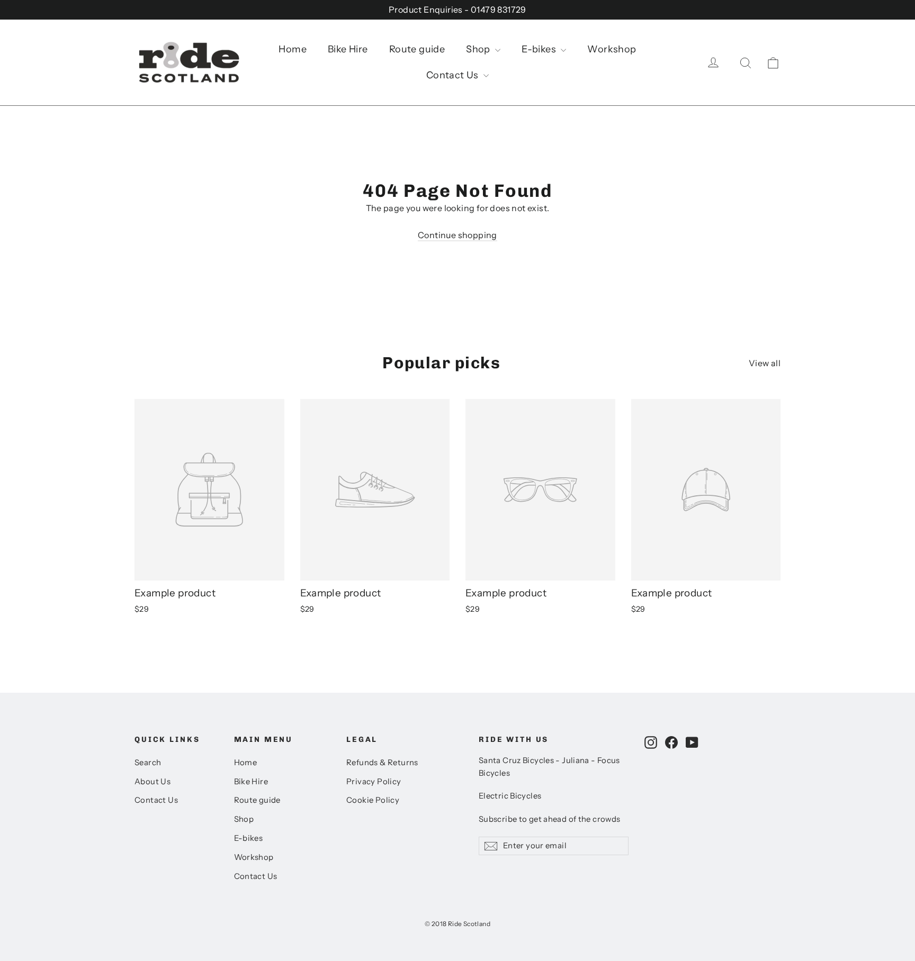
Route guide (417, 49)
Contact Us (453, 75)
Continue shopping (457, 235)
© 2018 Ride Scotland (457, 924)
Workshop (611, 49)
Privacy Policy (373, 781)
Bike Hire (348, 49)
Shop (479, 49)
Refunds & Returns (382, 762)
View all (765, 363)
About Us (152, 781)
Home (293, 49)
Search (147, 762)
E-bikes (540, 49)
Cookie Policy (372, 800)
